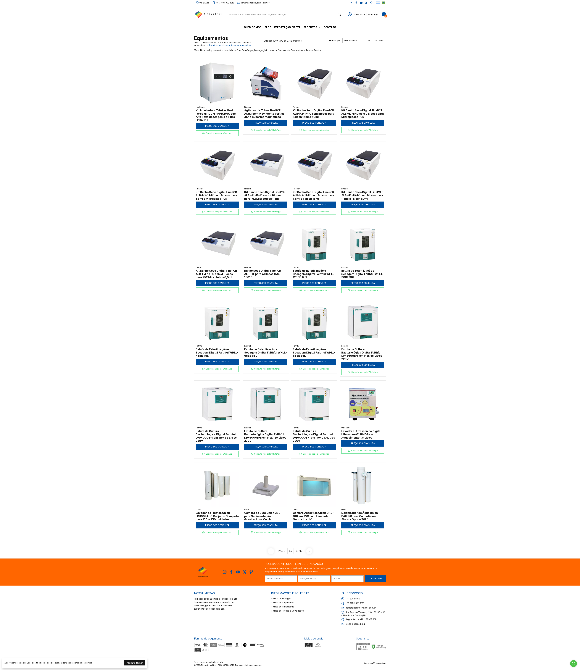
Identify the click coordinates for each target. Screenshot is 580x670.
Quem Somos (252, 27)
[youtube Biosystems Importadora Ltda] (361, 2)
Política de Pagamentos (283, 602)
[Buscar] (339, 14)
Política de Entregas (281, 598)
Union (198, 509)
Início (196, 42)
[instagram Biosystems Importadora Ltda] (351, 2)
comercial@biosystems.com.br (255, 3)
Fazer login (373, 14)
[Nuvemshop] (374, 663)
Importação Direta (287, 27)
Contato (330, 27)
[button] (217, 133)
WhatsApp (204, 3)
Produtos (310, 27)
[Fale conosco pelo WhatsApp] (573, 663)
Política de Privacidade (282, 606)
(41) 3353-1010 (353, 598)
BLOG (267, 27)
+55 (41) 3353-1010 (225, 3)
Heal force (200, 107)
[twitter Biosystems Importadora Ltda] (366, 2)
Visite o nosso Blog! (355, 623)
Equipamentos (209, 42)
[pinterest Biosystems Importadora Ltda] (371, 2)
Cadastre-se (359, 14)
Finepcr (247, 107)
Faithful (296, 267)
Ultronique (346, 428)
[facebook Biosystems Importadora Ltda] (356, 2)
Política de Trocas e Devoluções (287, 610)
